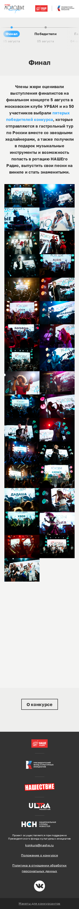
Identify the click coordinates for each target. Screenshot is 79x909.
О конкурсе (40, 704)
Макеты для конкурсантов (39, 903)
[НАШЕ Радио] (39, 743)
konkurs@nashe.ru (39, 845)
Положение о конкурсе (39, 855)
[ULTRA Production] (39, 806)
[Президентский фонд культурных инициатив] (39, 765)
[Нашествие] (39, 787)
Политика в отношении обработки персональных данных (39, 868)
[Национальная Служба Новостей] (39, 824)
